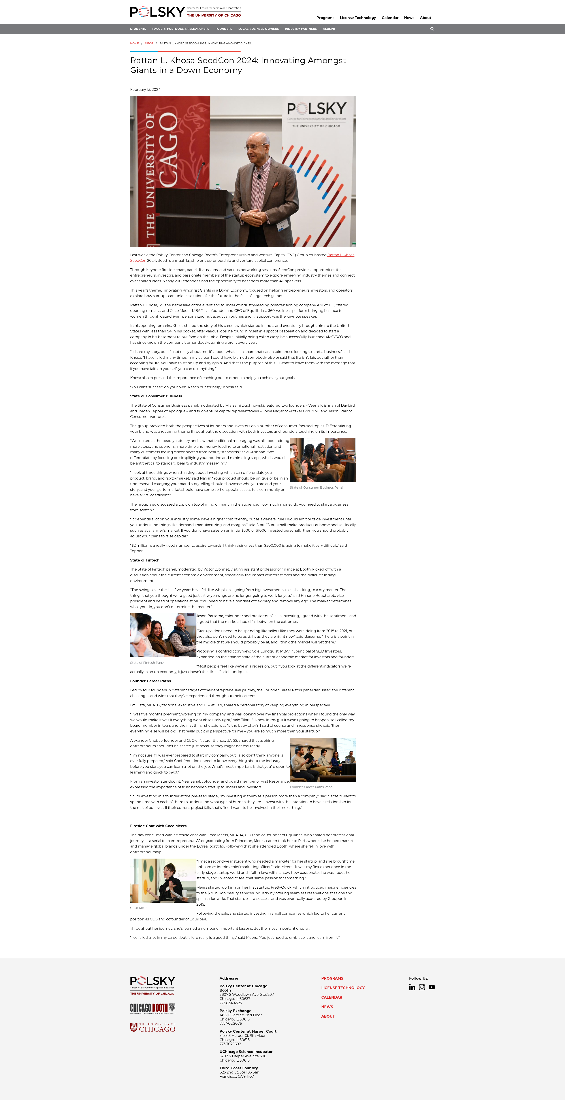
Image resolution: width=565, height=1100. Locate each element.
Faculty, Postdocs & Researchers (180, 28)
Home (134, 43)
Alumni (329, 28)
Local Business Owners (258, 28)
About (425, 18)
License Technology (358, 18)
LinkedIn (412, 987)
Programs (325, 18)
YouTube (432, 987)
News (409, 18)
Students (138, 28)
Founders (223, 28)
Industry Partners (301, 28)
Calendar (390, 18)
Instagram (422, 987)
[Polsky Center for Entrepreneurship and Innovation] (185, 11)
